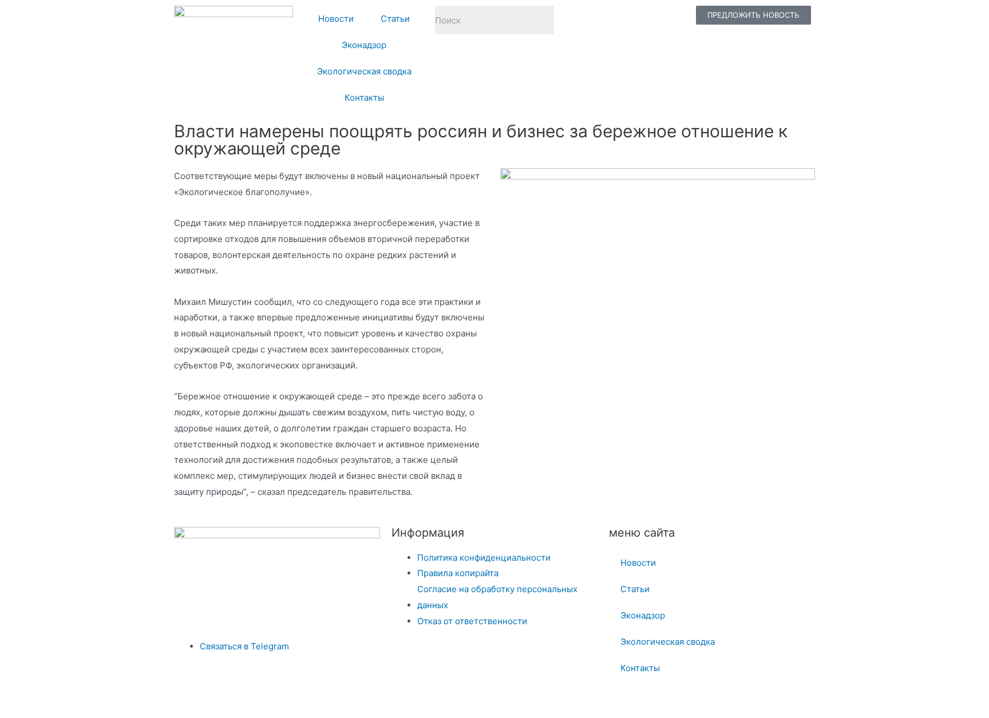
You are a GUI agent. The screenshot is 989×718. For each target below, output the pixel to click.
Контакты (364, 97)
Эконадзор (364, 44)
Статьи (395, 18)
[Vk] (609, 20)
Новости (336, 18)
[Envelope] (669, 20)
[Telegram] (579, 20)
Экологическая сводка (364, 71)
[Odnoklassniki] (639, 20)
